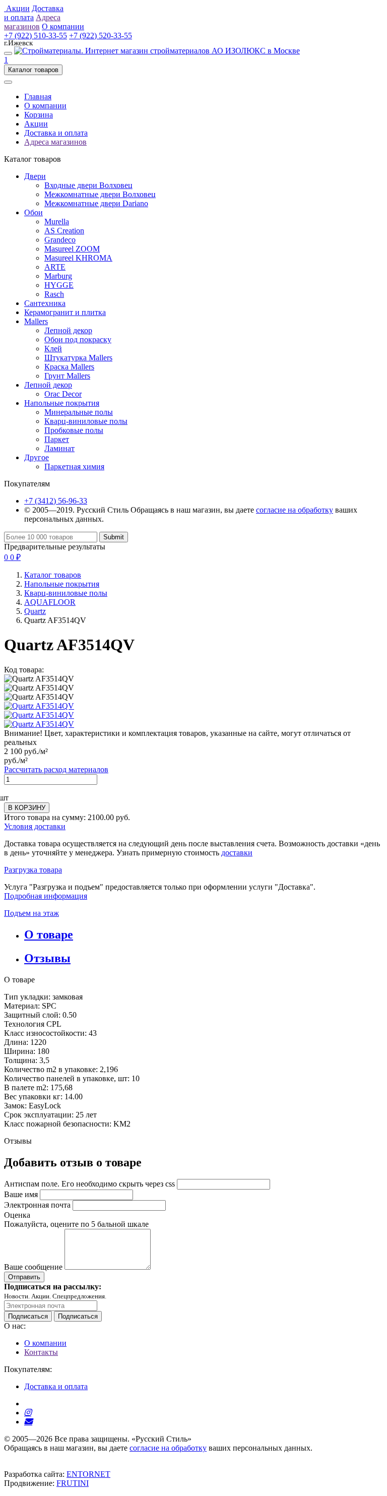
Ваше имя (21, 1194)
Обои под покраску (77, 339)
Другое (36, 457)
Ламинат (59, 448)
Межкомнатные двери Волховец (100, 194)
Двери (35, 176)
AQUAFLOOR (50, 602)
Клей (53, 348)
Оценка (17, 1215)
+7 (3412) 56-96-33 (55, 500)
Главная (37, 96)
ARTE (55, 267)
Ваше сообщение (33, 1267)
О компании (45, 105)
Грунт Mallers (67, 375)
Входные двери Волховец (88, 185)
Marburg (58, 276)
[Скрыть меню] (8, 82)
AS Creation (64, 230)
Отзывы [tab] (47, 958)
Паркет (56, 439)
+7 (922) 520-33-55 (100, 35)
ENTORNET (88, 1474)
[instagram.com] (27, 1412)
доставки (236, 852)
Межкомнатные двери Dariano (96, 203)
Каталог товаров (52, 575)
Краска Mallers (69, 366)
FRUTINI (72, 1483)
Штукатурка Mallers (78, 357)
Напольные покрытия (61, 403)
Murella (56, 221)
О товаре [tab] (48, 934)
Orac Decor (63, 394)
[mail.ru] (28, 1421)
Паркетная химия (74, 466)
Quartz (35, 611)
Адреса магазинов (55, 142)
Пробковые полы (73, 430)
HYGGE (59, 285)
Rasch (54, 294)
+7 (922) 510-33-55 (35, 35)
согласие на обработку (294, 510)
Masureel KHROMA (78, 258)
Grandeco (60, 239)
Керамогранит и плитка (65, 312)
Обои (33, 212)
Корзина (38, 114)
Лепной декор (68, 330)
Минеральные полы (78, 412)
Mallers (36, 321)
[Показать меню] (8, 53)
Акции (36, 123)
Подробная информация (45, 896)
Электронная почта (37, 1205)
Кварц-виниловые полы (85, 421)
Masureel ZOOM (72, 248)
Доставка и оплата (56, 133)
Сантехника (45, 303)
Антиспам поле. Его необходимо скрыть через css (89, 1183)
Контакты (41, 1352)
